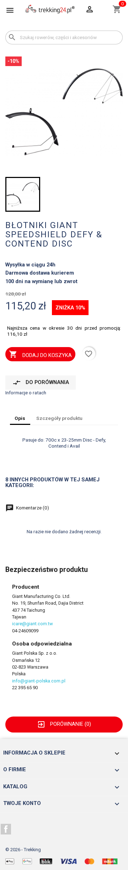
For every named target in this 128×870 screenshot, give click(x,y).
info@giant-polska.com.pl (38, 680)
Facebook (6, 829)
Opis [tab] (20, 418)
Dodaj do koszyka (40, 354)
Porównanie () (64, 724)
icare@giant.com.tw (32, 623)
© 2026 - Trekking (23, 849)
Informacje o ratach (25, 392)
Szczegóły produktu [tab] (59, 418)
